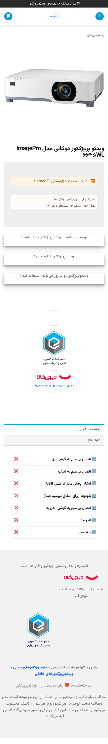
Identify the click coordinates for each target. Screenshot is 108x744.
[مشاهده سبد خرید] (8, 16)
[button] (99, 16)
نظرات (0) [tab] (94, 440)
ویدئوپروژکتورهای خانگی (54, 674)
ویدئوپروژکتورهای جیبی (31, 667)
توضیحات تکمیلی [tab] (89, 429)
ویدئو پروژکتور (95, 35)
